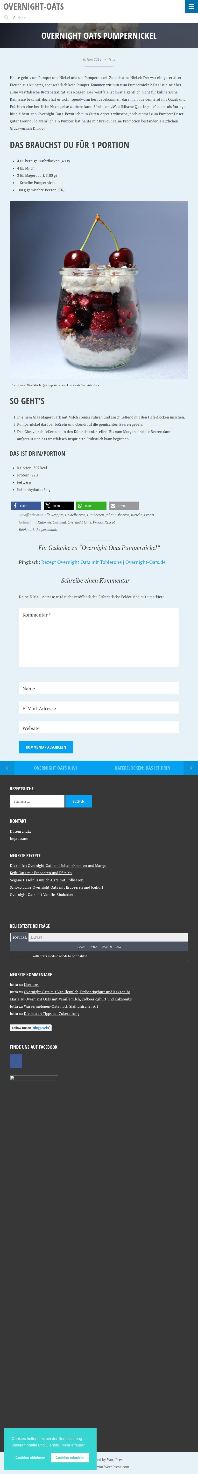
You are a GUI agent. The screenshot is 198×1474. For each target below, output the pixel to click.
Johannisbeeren (117, 514)
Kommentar (36, 614)
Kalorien (44, 522)
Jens (112, 59)
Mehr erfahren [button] (73, 1445)
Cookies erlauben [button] (70, 1458)
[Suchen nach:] (33, 18)
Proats (149, 514)
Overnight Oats (79, 522)
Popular (20, 937)
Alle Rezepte (53, 514)
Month (107, 946)
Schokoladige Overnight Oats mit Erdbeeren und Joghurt (56, 887)
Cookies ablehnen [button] (30, 1458)
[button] (26, 506)
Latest (36, 937)
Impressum (19, 838)
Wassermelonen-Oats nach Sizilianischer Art (61, 1006)
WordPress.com (116, 1466)
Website (31, 728)
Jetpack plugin (22, 956)
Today (81, 946)
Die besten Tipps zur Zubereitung (51, 1013)
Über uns (31, 984)
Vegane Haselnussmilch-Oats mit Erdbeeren (46, 880)
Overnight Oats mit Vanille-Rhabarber (42, 894)
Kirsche (136, 514)
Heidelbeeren (75, 514)
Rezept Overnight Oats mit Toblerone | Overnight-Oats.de (103, 562)
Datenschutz (20, 831)
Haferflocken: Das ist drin (142, 768)
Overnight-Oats (34, 6)
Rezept (110, 522)
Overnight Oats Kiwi (55, 768)
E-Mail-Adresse (39, 708)
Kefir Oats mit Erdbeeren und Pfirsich (41, 872)
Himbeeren (95, 514)
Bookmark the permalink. (38, 529)
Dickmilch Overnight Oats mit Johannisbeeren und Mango (58, 865)
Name (28, 688)
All (118, 946)
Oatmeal (59, 522)
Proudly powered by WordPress (99, 1459)
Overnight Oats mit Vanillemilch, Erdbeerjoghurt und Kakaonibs (77, 991)
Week (93, 946)
